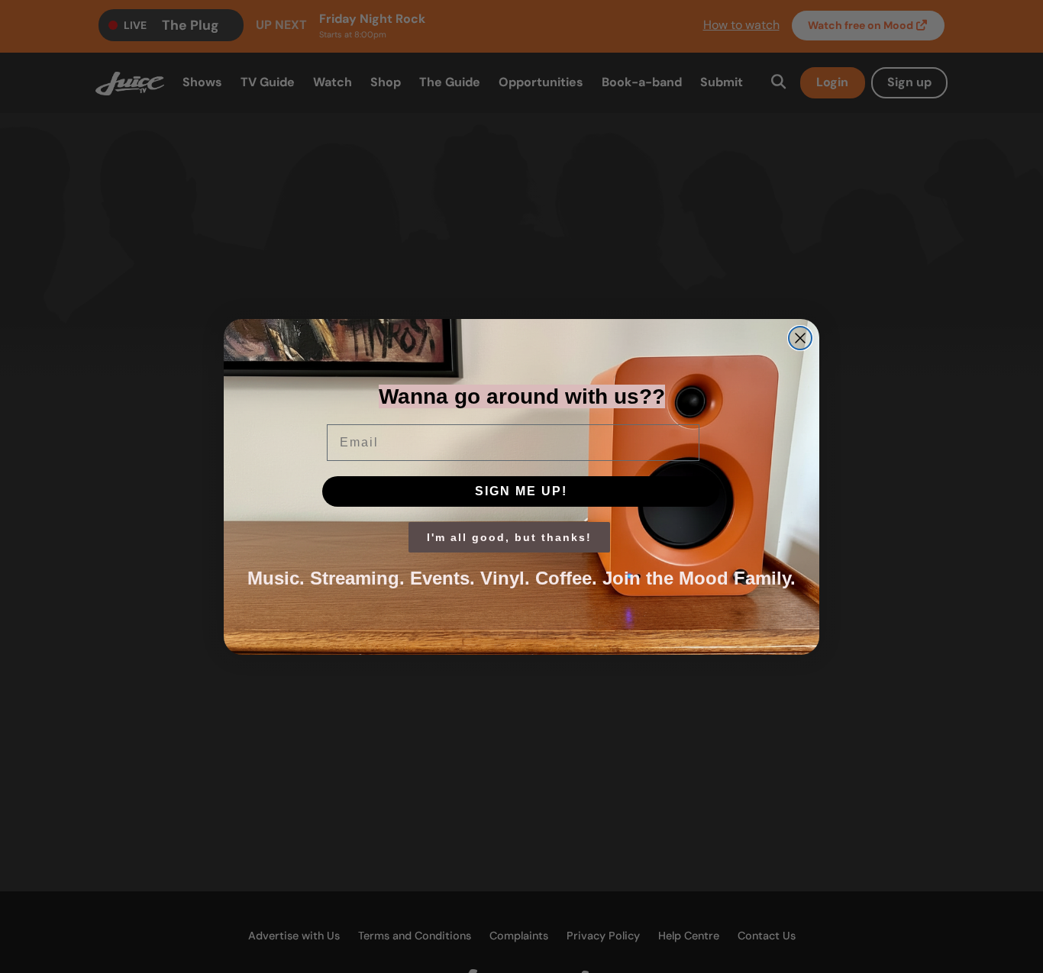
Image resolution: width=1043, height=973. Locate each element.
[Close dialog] (800, 338)
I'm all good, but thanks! (509, 537)
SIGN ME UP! (521, 491)
